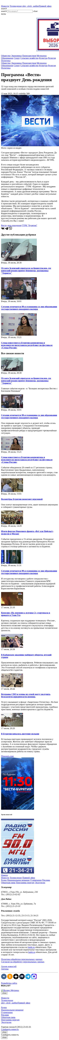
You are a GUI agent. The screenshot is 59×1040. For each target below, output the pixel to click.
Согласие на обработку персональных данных (22, 962)
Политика (5, 60)
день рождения (14, 225)
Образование (7, 58)
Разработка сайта (9, 983)
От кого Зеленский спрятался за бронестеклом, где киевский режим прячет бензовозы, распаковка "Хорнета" (26, 270)
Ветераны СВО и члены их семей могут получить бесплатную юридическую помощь (25, 695)
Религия (52, 58)
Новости (5, 6)
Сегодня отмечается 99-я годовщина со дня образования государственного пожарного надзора (29, 307)
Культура (43, 58)
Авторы (5, 969)
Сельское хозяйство (29, 58)
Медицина (42, 55)
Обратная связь (8, 882)
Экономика (16, 55)
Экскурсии (40, 882)
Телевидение (16, 6)
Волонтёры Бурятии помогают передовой (22, 499)
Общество (6, 55)
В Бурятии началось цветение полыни (20, 734)
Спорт (17, 58)
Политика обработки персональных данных (21, 959)
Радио (4, 880)
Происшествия (29, 55)
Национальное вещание (18, 880)
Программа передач (25, 882)
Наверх (4, 875)
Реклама (46, 880)
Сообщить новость (10, 1029)
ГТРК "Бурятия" (29, 225)
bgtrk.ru (31, 947)
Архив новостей (8, 966)
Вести (4, 225)
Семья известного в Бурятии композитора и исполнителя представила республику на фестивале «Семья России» (27, 345)
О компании (36, 880)
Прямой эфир (36, 6)
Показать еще (7, 756)
